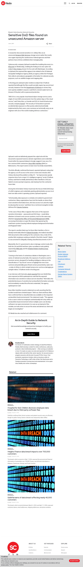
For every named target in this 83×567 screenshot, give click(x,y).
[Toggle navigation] (65, 3)
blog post (11, 67)
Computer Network (64, 269)
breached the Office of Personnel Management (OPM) (32, 219)
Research (63, 550)
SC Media (31, 547)
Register (79, 3)
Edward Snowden (32, 232)
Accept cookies (74, 560)
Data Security (17, 32)
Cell (59, 261)
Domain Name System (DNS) (65, 275)
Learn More (31, 334)
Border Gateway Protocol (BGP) (63, 255)
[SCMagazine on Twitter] (13, 555)
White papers (64, 552)
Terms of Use (69, 145)
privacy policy (5, 565)
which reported (32, 274)
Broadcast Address (64, 259)
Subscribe (66, 151)
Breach (10, 32)
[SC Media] (6, 3)
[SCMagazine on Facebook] (9, 555)
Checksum (61, 264)
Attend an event (47, 552)
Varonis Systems (22, 207)
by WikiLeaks (18, 249)
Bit (59, 249)
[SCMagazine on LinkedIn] (17, 555)
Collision (60, 266)
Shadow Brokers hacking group (38, 249)
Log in (73, 3)
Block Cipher (62, 252)
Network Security (28, 32)
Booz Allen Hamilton (35, 163)
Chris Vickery (17, 69)
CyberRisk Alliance (32, 550)
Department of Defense (34, 87)
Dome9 (22, 104)
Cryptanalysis (62, 272)
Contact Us (31, 552)
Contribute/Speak (48, 550)
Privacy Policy (60, 146)
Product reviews (64, 547)
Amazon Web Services (23, 55)
